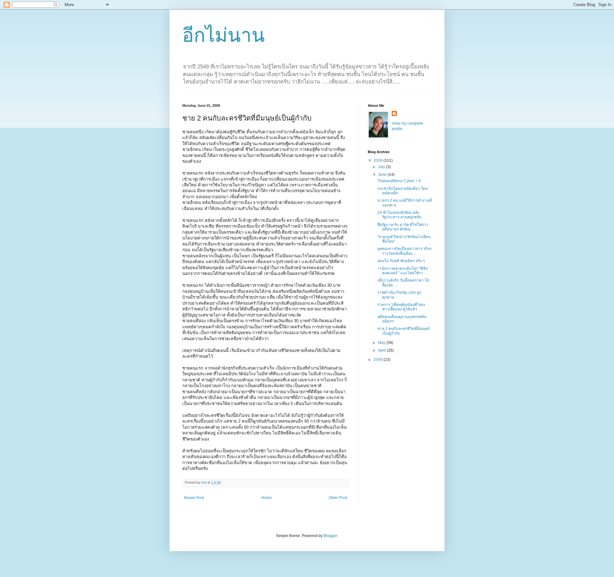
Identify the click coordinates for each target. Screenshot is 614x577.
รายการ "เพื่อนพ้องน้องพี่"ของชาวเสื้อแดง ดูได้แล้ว (401, 306)
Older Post (338, 497)
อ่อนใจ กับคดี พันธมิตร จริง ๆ (401, 261)
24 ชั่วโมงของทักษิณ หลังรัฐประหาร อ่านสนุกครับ (399, 214)
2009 (378, 160)
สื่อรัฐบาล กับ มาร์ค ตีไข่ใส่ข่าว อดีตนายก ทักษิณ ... (402, 226)
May (382, 342)
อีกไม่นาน (223, 35)
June (383, 174)
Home (266, 497)
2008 (378, 359)
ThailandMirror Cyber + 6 (399, 181)
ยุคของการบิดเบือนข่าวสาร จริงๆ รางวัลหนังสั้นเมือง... (404, 250)
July (382, 167)
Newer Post (194, 497)
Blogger (330, 536)
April (382, 350)
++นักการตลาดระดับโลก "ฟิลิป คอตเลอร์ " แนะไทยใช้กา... (402, 270)
